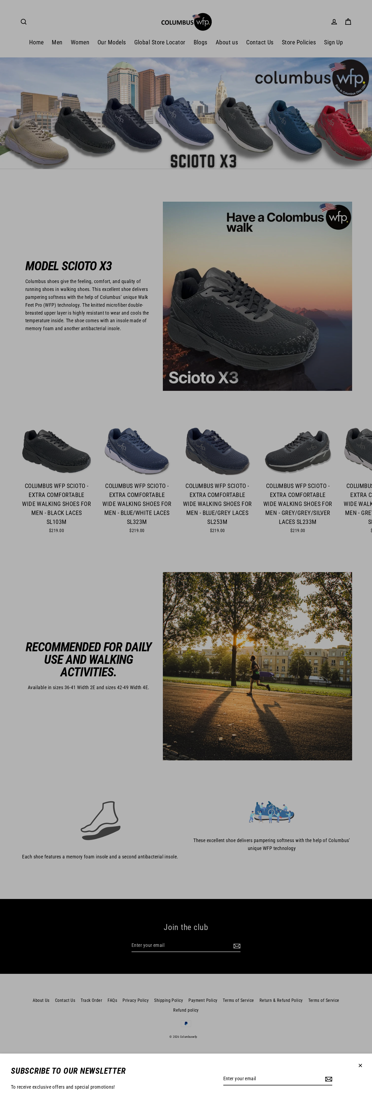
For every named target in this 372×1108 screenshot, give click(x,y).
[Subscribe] (328, 1079)
